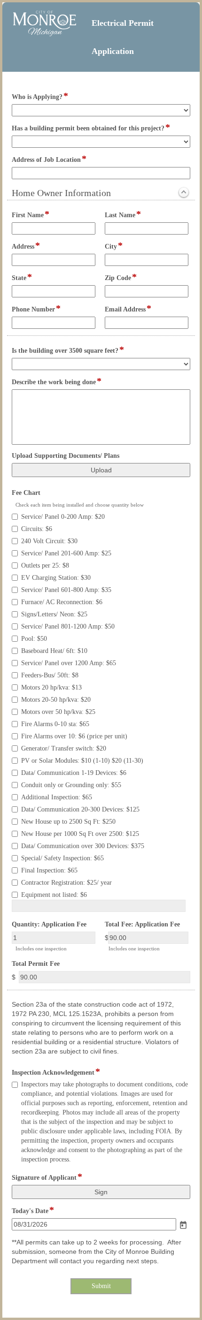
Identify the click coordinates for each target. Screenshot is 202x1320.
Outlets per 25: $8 (45, 565)
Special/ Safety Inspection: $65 (62, 858)
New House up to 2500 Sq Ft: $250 (68, 821)
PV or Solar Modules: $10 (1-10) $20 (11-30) (82, 760)
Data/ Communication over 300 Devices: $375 (82, 846)
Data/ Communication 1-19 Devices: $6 (73, 772)
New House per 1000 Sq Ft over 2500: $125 (80, 833)
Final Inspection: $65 (49, 870)
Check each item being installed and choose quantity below (80, 505)
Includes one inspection (41, 948)
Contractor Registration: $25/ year (66, 882)
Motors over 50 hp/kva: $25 (58, 711)
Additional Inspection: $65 (56, 797)
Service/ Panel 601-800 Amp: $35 (66, 589)
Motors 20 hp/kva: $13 (51, 687)
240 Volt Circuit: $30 (49, 541)
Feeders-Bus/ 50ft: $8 (49, 675)
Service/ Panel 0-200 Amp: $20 (63, 516)
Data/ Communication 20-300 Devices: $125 (80, 809)
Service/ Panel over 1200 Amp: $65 (68, 663)
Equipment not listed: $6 (54, 894)
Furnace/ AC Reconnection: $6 (61, 602)
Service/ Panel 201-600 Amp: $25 (66, 553)
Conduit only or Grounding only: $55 (71, 785)
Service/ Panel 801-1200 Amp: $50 (68, 626)
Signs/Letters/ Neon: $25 (54, 614)
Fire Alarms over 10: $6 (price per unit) (74, 736)
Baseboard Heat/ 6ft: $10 (54, 650)
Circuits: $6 (36, 528)
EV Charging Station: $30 (56, 577)
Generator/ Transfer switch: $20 (63, 748)
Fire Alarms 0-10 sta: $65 (55, 724)
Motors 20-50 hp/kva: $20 (56, 699)
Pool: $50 (34, 638)
